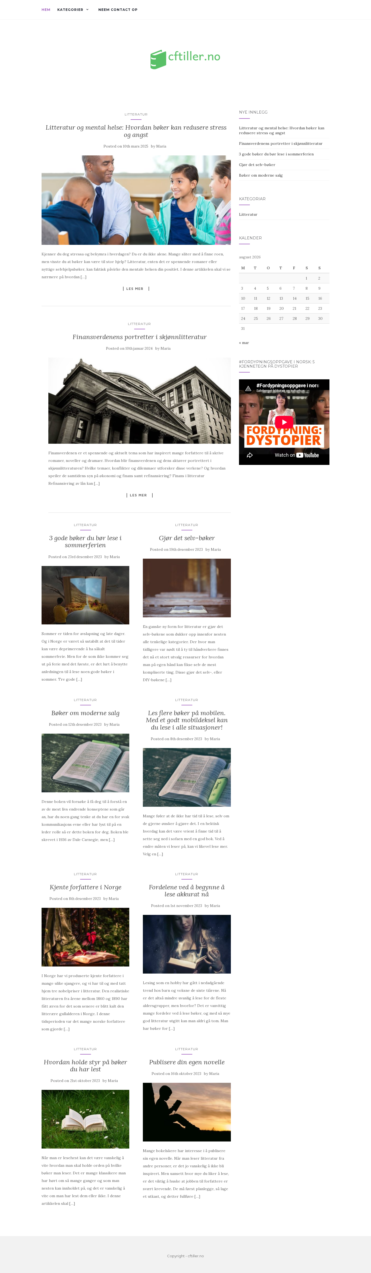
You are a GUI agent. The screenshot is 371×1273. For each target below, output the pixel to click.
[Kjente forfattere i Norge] (85, 937)
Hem (46, 10)
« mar (244, 342)
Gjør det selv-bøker (187, 538)
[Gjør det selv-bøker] (187, 588)
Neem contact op (118, 10)
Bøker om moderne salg (85, 713)
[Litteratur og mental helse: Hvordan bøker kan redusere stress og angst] (136, 200)
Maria (161, 146)
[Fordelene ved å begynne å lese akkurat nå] (187, 944)
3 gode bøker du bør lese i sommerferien (85, 541)
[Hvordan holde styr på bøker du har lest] (85, 1119)
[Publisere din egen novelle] (187, 1112)
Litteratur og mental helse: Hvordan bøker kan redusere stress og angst (136, 131)
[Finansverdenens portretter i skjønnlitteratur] (139, 401)
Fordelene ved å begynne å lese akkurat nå (187, 890)
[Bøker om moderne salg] (85, 763)
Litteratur (136, 114)
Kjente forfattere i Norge (85, 887)
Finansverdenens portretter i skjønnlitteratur (140, 337)
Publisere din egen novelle (187, 1062)
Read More (136, 289)
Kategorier (70, 10)
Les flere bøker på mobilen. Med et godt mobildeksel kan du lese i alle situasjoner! (187, 720)
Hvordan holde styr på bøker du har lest (85, 1065)
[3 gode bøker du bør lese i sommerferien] (85, 595)
